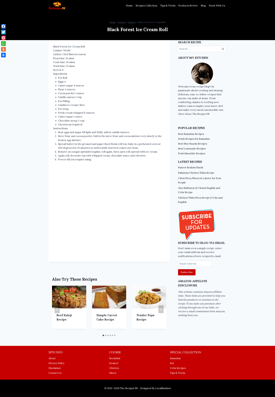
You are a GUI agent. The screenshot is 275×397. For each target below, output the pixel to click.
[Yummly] (3, 49)
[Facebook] (3, 26)
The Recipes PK (200, 113)
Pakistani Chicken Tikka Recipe (196, 172)
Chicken (114, 368)
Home (129, 5)
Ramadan (175, 358)
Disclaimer (55, 368)
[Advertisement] (109, 212)
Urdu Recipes (178, 368)
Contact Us (55, 373)
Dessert (113, 363)
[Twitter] (3, 32)
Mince (113, 373)
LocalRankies (163, 388)
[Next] (161, 309)
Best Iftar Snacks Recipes (192, 143)
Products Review (188, 5)
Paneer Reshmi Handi (190, 167)
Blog (203, 5)
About (52, 358)
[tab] (103, 335)
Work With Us (217, 5)
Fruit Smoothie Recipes (191, 153)
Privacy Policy (56, 363)
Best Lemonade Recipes (192, 148)
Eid (172, 363)
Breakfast (114, 358)
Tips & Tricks (167, 5)
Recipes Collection (146, 5)
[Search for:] (202, 48)
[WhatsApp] (3, 43)
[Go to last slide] (57, 309)
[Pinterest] (3, 38)
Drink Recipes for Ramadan (194, 138)
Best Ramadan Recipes (191, 134)
